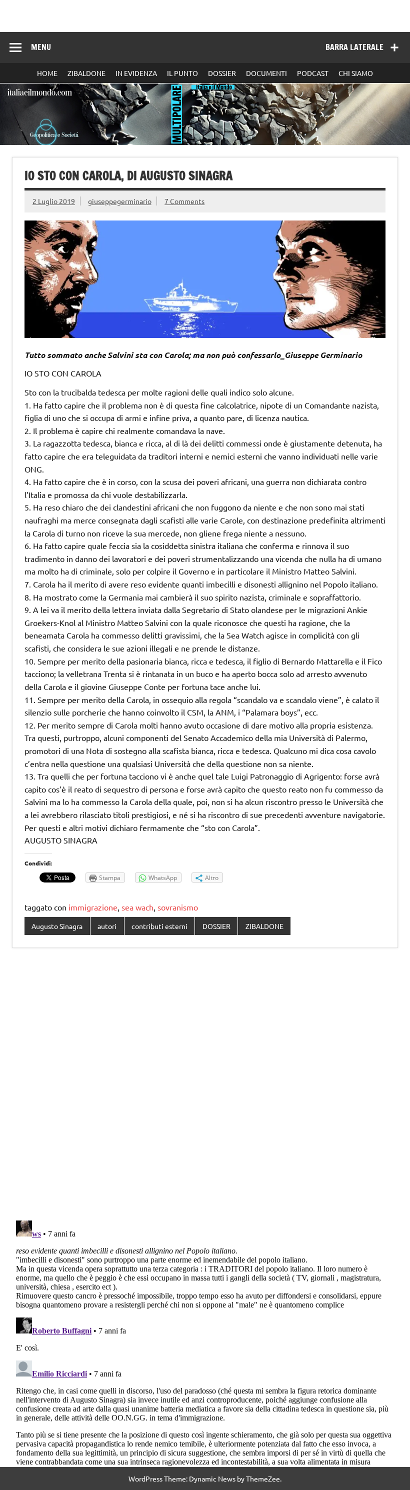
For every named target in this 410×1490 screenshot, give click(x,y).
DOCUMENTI (266, 73)
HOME (47, 73)
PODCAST (312, 73)
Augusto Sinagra (57, 926)
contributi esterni (160, 926)
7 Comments (184, 201)
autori (107, 926)
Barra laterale (355, 47)
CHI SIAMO (355, 73)
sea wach (138, 907)
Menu (41, 47)
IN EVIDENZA (136, 73)
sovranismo (178, 907)
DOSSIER (222, 73)
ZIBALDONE (87, 73)
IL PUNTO (182, 73)
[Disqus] (205, 1085)
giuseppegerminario (120, 201)
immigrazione (93, 907)
